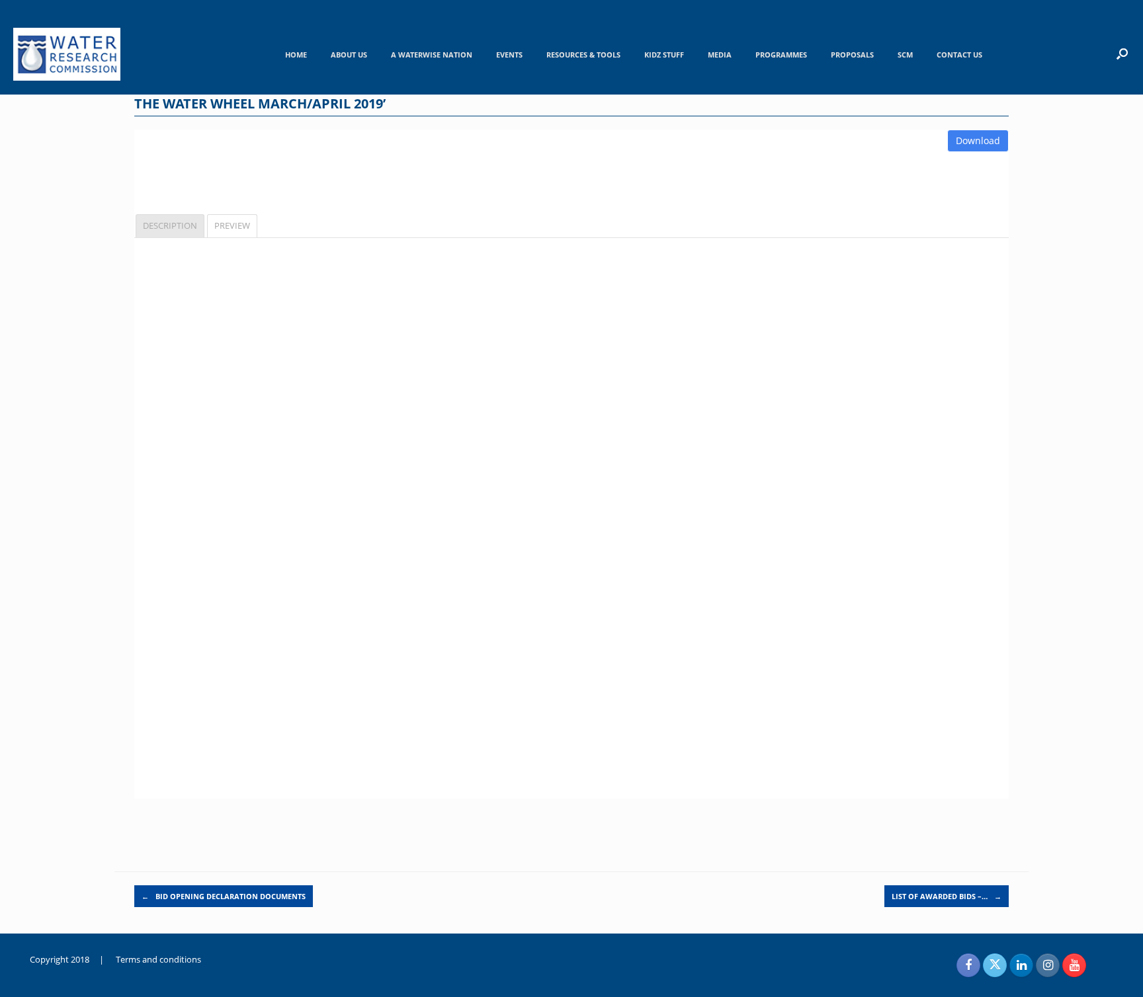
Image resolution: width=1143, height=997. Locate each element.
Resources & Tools (583, 55)
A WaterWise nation (431, 55)
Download (978, 140)
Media (720, 55)
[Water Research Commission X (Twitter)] (995, 965)
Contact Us (959, 55)
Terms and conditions (158, 959)
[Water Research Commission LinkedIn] (1021, 965)
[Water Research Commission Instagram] (1048, 965)
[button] (1122, 53)
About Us (349, 55)
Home (296, 55)
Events (509, 55)
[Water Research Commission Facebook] (968, 965)
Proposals (852, 55)
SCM (905, 55)
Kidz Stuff (664, 55)
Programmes (781, 55)
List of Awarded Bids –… (946, 896)
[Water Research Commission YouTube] (1074, 965)
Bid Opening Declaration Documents (224, 896)
